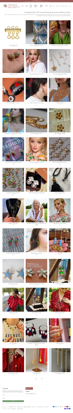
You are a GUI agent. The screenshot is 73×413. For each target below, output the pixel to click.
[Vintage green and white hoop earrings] (60, 210)
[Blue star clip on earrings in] (13, 271)
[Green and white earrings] (60, 271)
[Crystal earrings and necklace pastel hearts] (13, 180)
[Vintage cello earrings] (36, 360)
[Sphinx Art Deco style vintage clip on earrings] (13, 149)
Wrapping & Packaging (27, 406)
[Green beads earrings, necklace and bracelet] (36, 149)
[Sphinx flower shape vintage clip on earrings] (36, 271)
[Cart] (70, 6)
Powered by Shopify (20, 408)
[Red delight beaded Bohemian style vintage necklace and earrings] (36, 210)
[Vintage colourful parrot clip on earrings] (36, 90)
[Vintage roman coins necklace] (13, 360)
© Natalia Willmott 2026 (12, 406)
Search (9, 408)
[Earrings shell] (60, 240)
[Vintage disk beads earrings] (36, 300)
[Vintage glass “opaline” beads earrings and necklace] (13, 120)
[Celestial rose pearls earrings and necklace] (60, 149)
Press (35, 406)
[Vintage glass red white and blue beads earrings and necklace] (36, 330)
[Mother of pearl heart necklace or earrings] (36, 61)
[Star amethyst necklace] (60, 90)
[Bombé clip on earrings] (13, 61)
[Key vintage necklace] (13, 330)
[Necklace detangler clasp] (13, 32)
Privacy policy (46, 406)
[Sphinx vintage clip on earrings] (60, 120)
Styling (33, 406)
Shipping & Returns (20, 406)
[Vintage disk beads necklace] (60, 300)
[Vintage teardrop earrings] (13, 300)
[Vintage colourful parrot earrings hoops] (13, 240)
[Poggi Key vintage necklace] (13, 210)
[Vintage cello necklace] (60, 330)
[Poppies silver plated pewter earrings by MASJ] (36, 180)
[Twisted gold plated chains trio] (60, 360)
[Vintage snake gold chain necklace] (36, 120)
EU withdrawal (13, 408)
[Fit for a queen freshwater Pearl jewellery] (60, 61)
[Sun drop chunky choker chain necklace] (36, 32)
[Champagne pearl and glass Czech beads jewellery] (60, 32)
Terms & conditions (40, 406)
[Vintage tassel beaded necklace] (60, 180)
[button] (26, 6)
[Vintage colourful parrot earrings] (36, 240)
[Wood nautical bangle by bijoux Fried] (13, 90)
